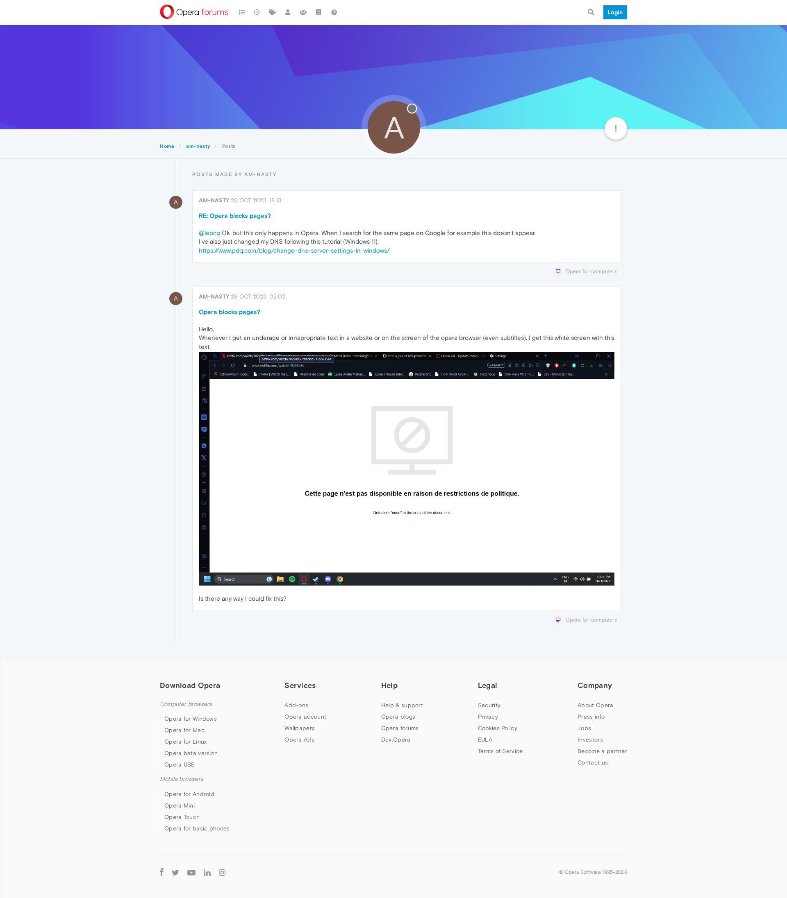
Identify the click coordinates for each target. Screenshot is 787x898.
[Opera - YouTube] (191, 872)
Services (300, 685)
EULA (485, 739)
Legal (488, 685)
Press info (591, 716)
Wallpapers (299, 728)
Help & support (402, 705)
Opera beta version (191, 753)
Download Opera (190, 685)
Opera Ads (299, 739)
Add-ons (296, 705)
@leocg (209, 232)
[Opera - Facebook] (162, 872)
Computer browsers (186, 704)
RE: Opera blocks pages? (235, 215)
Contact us (593, 762)
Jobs (584, 728)
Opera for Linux (185, 741)
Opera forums (400, 728)
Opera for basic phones (197, 828)
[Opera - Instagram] (222, 872)
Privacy (488, 716)
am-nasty (214, 200)
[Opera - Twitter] (175, 872)
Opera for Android (189, 794)
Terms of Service (500, 751)
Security (489, 705)
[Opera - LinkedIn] (207, 872)
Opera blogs (398, 716)
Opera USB (179, 764)
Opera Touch (182, 817)
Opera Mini (179, 805)
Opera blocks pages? (229, 311)
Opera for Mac (184, 730)
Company (595, 685)
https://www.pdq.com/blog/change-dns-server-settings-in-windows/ (294, 250)
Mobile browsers (181, 779)
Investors (590, 739)
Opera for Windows (190, 718)
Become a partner (602, 751)
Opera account (305, 716)
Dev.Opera (396, 739)
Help (389, 685)
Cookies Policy (497, 728)
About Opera (595, 705)
